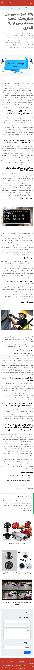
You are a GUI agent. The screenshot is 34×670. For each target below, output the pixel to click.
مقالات (25, 8)
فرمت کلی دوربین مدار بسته (17, 665)
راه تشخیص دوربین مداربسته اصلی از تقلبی (17, 573)
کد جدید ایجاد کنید (16, 642)
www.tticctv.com (28, 488)
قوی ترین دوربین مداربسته (17, 543)
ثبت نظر (27, 652)
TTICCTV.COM (6, 3)
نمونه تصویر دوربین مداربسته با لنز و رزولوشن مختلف (17, 603)
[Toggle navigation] (31, 2)
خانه (31, 8)
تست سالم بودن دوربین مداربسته (21, 485)
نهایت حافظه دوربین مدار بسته (16, 668)
